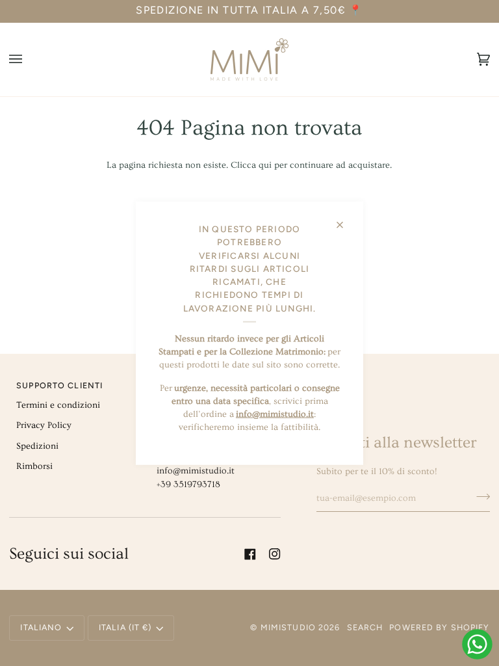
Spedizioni (37, 446)
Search (365, 627)
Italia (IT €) (125, 627)
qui (265, 165)
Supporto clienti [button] (59, 385)
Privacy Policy (43, 425)
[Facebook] (250, 554)
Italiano (41, 627)
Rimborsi (34, 466)
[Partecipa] (479, 496)
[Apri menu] (28, 59)
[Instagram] (275, 554)
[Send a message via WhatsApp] (477, 644)
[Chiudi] (345, 219)
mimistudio (288, 627)
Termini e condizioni (58, 405)
